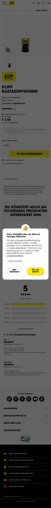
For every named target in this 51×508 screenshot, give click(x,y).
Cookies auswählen (15, 261)
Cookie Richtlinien (15, 256)
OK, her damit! (35, 271)
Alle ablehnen (14, 271)
